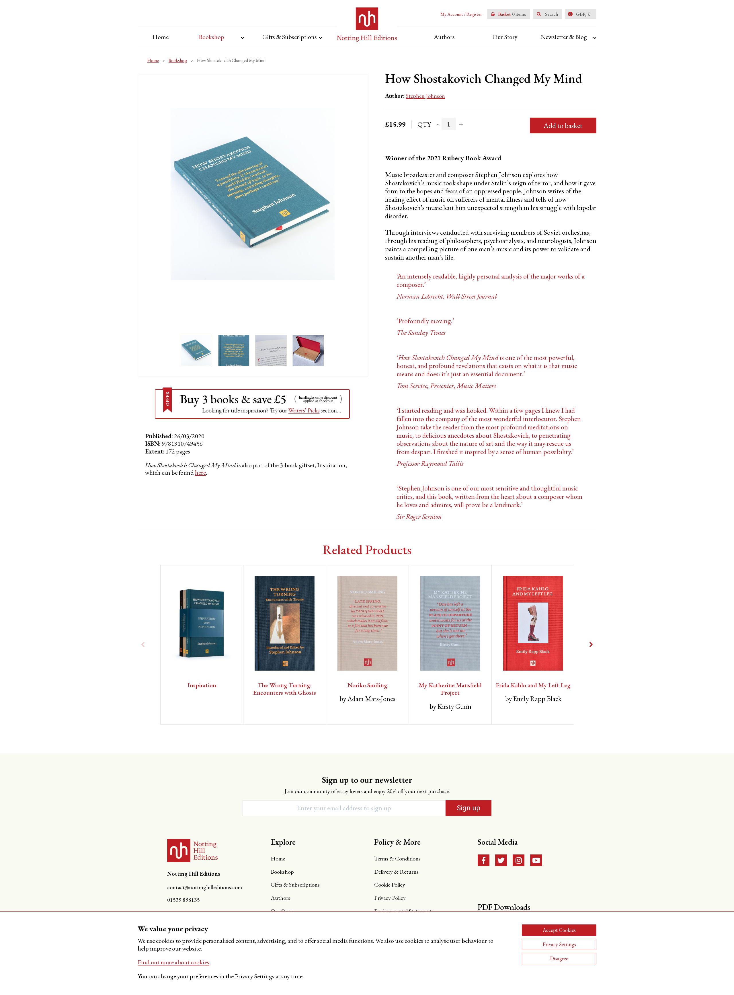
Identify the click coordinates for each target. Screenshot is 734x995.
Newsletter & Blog (564, 37)
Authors (444, 37)
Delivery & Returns (396, 871)
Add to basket (563, 125)
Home (161, 37)
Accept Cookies (559, 930)
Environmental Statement (403, 911)
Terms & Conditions (397, 858)
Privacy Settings (559, 944)
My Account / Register (461, 14)
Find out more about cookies (173, 962)
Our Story (505, 37)
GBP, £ (583, 14)
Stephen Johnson (425, 96)
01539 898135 (183, 899)
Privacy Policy (390, 897)
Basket (506, 14)
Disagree (559, 958)
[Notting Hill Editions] (192, 850)
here (200, 472)
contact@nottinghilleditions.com (204, 887)
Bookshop (211, 37)
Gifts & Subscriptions (289, 37)
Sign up (468, 808)
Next (590, 644)
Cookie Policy (389, 884)
